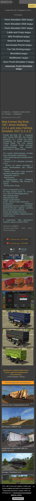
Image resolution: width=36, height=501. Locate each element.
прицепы (18, 114)
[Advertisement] (18, 92)
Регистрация (13, 377)
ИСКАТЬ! (32, 6)
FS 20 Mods (18, 15)
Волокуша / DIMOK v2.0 (11, 427)
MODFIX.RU (6, 2)
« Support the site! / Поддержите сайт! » (18, 10)
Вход (22, 377)
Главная (6, 112)
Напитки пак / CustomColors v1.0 (15, 405)
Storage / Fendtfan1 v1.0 (11, 472)
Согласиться (18, 498)
